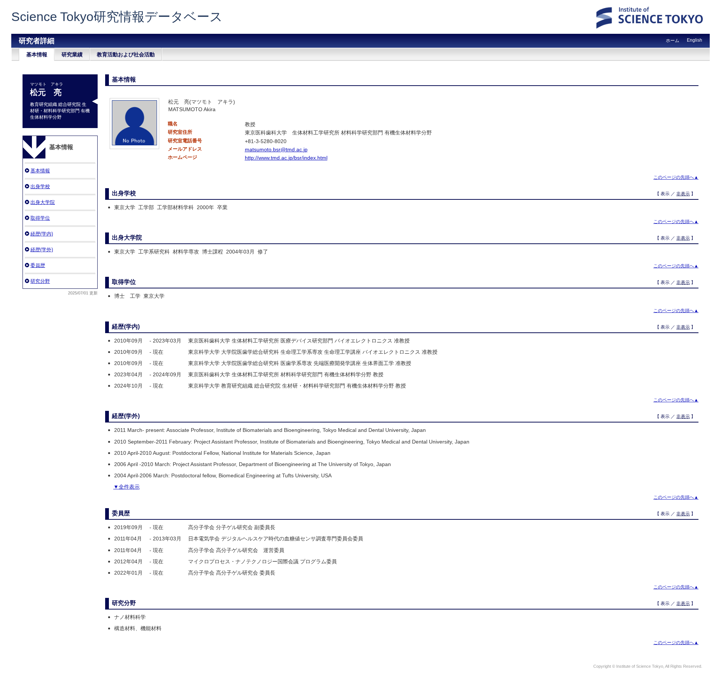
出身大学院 (42, 202)
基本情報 (36, 54)
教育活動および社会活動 (126, 54)
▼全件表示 (126, 487)
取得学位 (40, 218)
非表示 (683, 193)
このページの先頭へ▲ (675, 177)
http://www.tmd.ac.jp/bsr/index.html (286, 158)
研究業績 (72, 54)
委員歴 (37, 265)
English (694, 40)
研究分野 (40, 281)
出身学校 (40, 186)
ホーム (672, 40)
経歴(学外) (41, 249)
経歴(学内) (41, 234)
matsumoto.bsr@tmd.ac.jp (276, 149)
